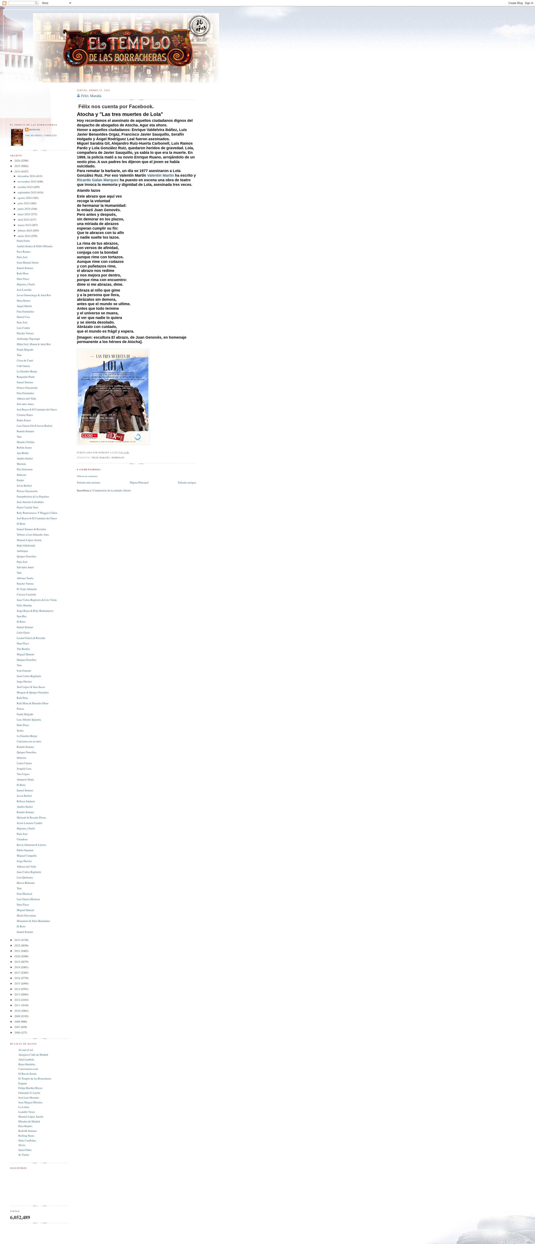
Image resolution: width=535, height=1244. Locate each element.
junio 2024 (24, 209)
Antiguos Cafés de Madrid (33, 1054)
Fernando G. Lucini (29, 1093)
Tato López (23, 774)
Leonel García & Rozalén (31, 638)
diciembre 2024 (27, 176)
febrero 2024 (25, 230)
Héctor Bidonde (26, 883)
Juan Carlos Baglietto (29, 676)
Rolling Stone (26, 1135)
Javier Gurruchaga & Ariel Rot (34, 295)
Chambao (22, 839)
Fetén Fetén (23, 241)
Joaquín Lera (24, 768)
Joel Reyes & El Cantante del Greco (37, 409)
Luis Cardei (23, 328)
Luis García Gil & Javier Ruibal (34, 426)
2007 (17, 1027)
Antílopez (22, 551)
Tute (19, 355)
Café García (23, 366)
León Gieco (23, 632)
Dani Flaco (23, 279)
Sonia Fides (25, 1150)
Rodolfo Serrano (27, 1131)
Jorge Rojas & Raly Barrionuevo (35, 611)
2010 (17, 1011)
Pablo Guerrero (25, 850)
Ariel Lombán (26, 1059)
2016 (17, 978)
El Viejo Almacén (27, 589)
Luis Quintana (25, 877)
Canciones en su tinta (29, 741)
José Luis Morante (28, 1097)
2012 (17, 1000)
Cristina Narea (25, 415)
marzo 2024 (25, 225)
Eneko (20, 480)
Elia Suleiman (25, 469)
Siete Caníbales (27, 1140)
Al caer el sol (25, 1050)
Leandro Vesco (26, 1112)
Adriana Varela (25, 578)
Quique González (26, 556)
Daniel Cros (23, 317)
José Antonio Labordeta (30, 502)
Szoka (20, 730)
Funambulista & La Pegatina (33, 496)
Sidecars (21, 475)
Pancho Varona (25, 333)
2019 (17, 962)
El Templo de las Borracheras (34, 1078)
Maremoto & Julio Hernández (33, 921)
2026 (17, 160)
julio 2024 (24, 203)
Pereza (20, 709)
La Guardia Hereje (27, 371)
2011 (17, 1005)
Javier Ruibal (24, 485)
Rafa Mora (23, 273)
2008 (17, 1021)
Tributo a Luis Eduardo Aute (33, 534)
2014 (17, 989)
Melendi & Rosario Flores (31, 817)
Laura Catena (24, 763)
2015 (17, 983)
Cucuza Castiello (26, 594)
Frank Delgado (25, 349)
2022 (17, 945)
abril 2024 (24, 219)
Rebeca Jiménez (26, 801)
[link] (160, 175)
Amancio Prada (25, 779)
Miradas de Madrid (29, 1121)
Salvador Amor (25, 404)
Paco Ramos (24, 251)
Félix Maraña (91, 95)
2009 (17, 1016)
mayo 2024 (24, 214)
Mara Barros (24, 300)
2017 (17, 972)
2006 (17, 1032)
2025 (17, 166)
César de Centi (25, 360)
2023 (17, 940)
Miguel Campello (27, 855)
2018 (17, 967)
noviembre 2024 (27, 181)
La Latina (23, 1107)
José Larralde (24, 290)
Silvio (21, 1145)
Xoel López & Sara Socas (31, 687)
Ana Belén (23, 453)
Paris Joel (22, 257)
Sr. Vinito (23, 1155)
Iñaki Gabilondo (26, 545)
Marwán (21, 464)
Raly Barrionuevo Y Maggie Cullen (37, 513)
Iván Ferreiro (24, 670)
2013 (17, 994)
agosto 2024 (25, 198)
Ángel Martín (24, 306)
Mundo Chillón (25, 442)
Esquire (22, 1083)
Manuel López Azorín (29, 540)
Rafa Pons (22, 698)
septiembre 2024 (27, 192)
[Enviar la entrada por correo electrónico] (130, 452)
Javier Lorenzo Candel (29, 823)
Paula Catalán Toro (27, 507)
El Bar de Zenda (27, 1074)
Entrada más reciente (88, 482)
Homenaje (118, 457)
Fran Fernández (25, 311)
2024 (17, 171)
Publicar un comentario (87, 476)
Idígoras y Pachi (26, 284)
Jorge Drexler (24, 681)
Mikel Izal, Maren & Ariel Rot (34, 344)
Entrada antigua (187, 482)
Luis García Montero (28, 899)
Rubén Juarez (24, 447)
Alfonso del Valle (26, 398)
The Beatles (23, 649)
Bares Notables (26, 1064)
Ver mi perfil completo (41, 135)
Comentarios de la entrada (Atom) (112, 490)
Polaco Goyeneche (27, 387)
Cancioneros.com (28, 1069)
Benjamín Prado (26, 377)
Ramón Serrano (25, 431)
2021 (17, 951)
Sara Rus (22, 616)
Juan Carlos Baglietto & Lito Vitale (37, 600)
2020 (17, 956)
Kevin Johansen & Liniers (31, 845)
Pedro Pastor (24, 420)
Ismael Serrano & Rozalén (31, 529)
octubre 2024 (25, 187)
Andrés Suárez (25, 458)
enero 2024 (24, 236)
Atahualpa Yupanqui (28, 339)
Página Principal (139, 482)
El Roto (21, 524)
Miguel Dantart (25, 654)
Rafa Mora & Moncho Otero (32, 703)
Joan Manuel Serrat (27, 262)
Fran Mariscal (24, 894)
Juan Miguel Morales (30, 1102)
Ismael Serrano (25, 268)
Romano (34, 129)
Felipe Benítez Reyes (30, 1088)
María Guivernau (26, 915)
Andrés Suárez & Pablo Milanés (34, 246)
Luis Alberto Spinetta (29, 719)
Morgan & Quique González (33, 692)
